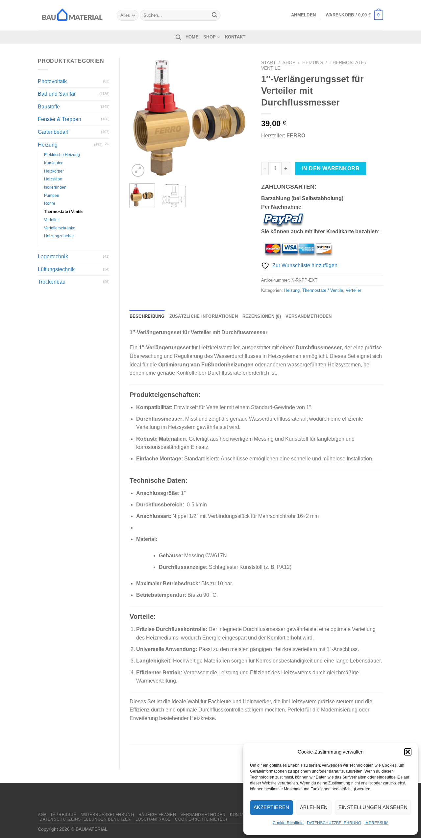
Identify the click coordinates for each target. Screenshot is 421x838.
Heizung (48, 145)
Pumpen (51, 195)
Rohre (49, 203)
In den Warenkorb (330, 168)
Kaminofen (53, 163)
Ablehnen (314, 807)
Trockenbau (51, 282)
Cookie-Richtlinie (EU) (201, 819)
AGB (42, 814)
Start (268, 62)
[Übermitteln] (214, 15)
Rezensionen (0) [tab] (261, 316)
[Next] (241, 117)
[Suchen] (178, 37)
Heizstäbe (53, 179)
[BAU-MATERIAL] (72, 15)
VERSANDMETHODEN (203, 814)
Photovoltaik (52, 81)
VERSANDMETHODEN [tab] (308, 316)
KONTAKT (235, 37)
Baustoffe (49, 106)
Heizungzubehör (59, 236)
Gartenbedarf (53, 132)
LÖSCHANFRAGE (153, 819)
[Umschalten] (107, 145)
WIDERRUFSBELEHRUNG (107, 814)
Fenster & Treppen (59, 119)
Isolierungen (55, 187)
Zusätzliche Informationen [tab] (203, 316)
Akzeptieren (271, 807)
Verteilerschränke (59, 228)
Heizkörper (54, 171)
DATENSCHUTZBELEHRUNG (334, 823)
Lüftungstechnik (56, 269)
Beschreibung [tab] (147, 316)
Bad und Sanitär (57, 94)
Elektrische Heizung (62, 154)
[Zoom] (138, 170)
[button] (408, 752)
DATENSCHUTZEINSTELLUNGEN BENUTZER (85, 819)
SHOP (209, 37)
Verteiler (51, 220)
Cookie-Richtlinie (288, 823)
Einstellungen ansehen (373, 807)
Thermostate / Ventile (64, 211)
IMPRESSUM (376, 823)
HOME (192, 37)
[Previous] (140, 117)
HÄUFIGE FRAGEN (157, 814)
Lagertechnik (53, 256)
